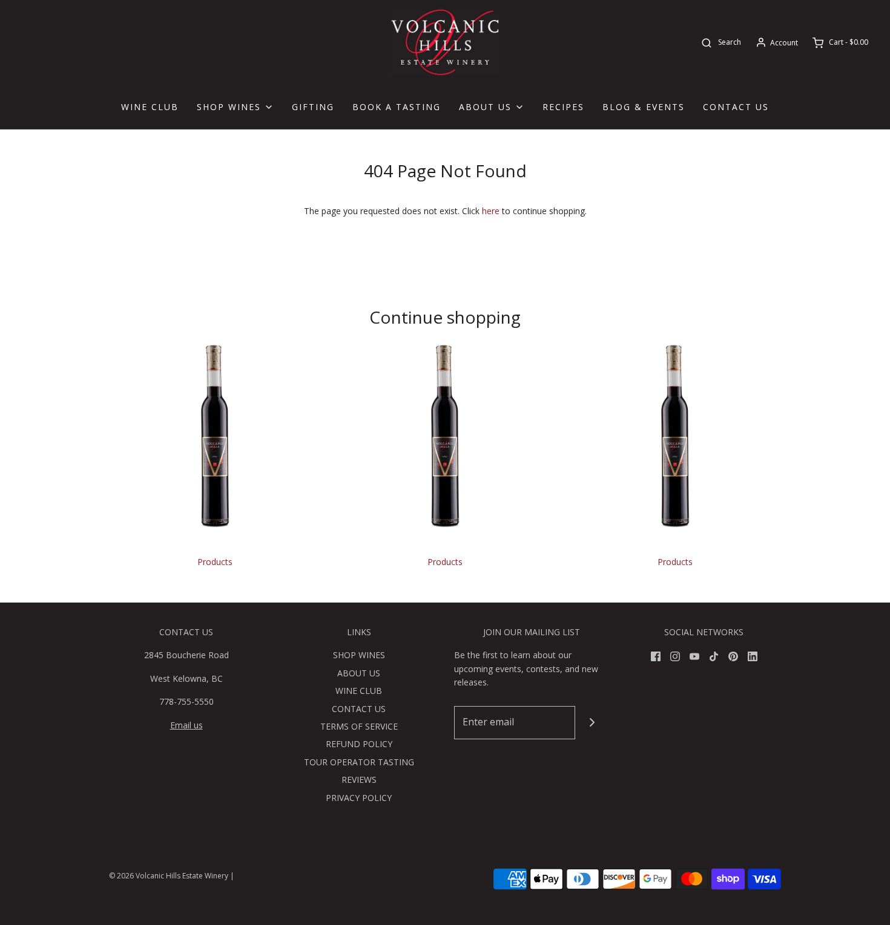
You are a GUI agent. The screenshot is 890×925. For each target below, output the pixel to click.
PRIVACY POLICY (359, 797)
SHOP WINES (359, 655)
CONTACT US (736, 107)
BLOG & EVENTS (643, 107)
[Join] (591, 722)
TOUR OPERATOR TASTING (359, 762)
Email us (186, 725)
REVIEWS (359, 779)
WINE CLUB (150, 107)
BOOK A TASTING (396, 107)
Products (214, 561)
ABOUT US (358, 673)
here (490, 211)
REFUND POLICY (359, 744)
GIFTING (313, 107)
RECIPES (563, 107)
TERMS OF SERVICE (359, 726)
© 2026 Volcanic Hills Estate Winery (168, 876)
